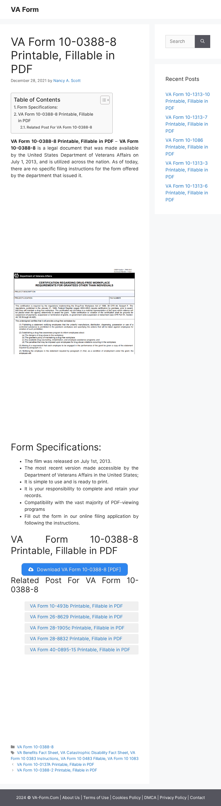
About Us (71, 797)
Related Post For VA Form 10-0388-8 (59, 127)
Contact (197, 797)
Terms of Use (96, 797)
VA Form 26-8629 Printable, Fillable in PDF (76, 616)
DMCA (150, 797)
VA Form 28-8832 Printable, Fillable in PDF (76, 638)
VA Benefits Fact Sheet (37, 752)
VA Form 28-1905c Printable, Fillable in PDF (77, 628)
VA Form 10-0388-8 (35, 747)
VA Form (25, 9)
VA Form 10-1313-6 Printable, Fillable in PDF (186, 192)
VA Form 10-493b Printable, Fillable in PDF (76, 606)
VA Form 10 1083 (123, 758)
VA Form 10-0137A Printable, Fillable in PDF (55, 764)
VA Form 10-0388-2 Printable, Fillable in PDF (57, 770)
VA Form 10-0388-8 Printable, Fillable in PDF (55, 117)
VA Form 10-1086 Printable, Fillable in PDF (186, 147)
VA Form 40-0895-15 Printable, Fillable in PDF (80, 649)
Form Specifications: (37, 107)
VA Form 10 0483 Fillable (83, 758)
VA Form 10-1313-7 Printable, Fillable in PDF (186, 124)
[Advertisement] (74, 223)
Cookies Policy (126, 797)
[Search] (202, 41)
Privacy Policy (173, 797)
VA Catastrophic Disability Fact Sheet (94, 752)
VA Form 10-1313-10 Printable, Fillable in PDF (187, 101)
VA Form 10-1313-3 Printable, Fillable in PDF (186, 170)
